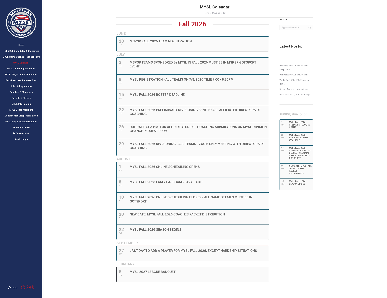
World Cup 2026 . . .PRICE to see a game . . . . (294, 82)
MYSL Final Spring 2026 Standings (295, 94)
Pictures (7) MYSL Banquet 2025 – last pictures (294, 67)
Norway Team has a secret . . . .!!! (294, 89)
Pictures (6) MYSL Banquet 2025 (294, 74)
